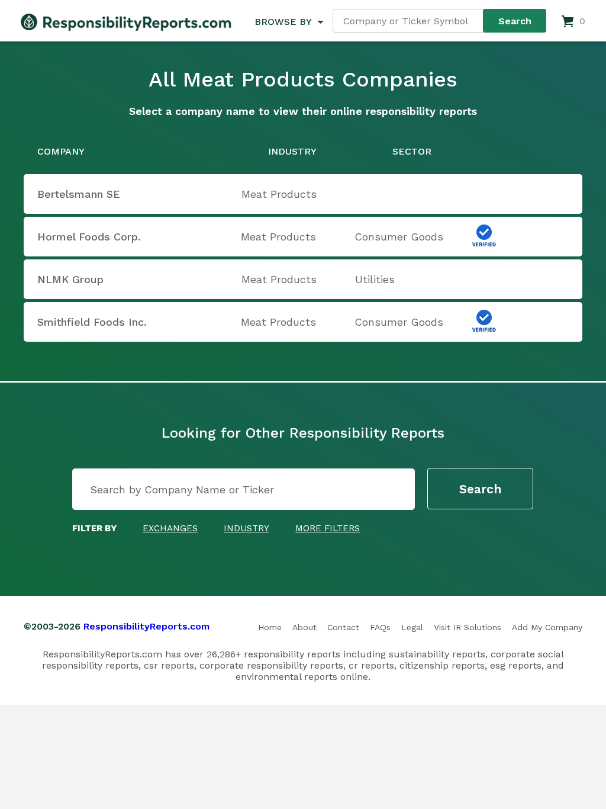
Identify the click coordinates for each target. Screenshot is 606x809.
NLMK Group (70, 279)
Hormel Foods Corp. (89, 236)
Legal (412, 627)
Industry (246, 528)
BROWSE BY (282, 21)
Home (270, 627)
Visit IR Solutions (467, 627)
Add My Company (547, 627)
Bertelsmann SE (78, 194)
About (304, 627)
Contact (343, 627)
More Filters (327, 528)
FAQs (380, 627)
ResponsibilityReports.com (146, 626)
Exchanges (170, 528)
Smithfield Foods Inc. (92, 322)
